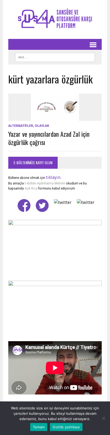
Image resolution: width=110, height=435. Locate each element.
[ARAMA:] (55, 56)
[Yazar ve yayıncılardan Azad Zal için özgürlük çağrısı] (55, 117)
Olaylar (42, 126)
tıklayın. (53, 177)
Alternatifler (20, 126)
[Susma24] (55, 19)
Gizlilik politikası (66, 427)
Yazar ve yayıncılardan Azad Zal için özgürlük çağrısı (48, 138)
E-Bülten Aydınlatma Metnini (45, 183)
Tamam (39, 427)
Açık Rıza (30, 188)
